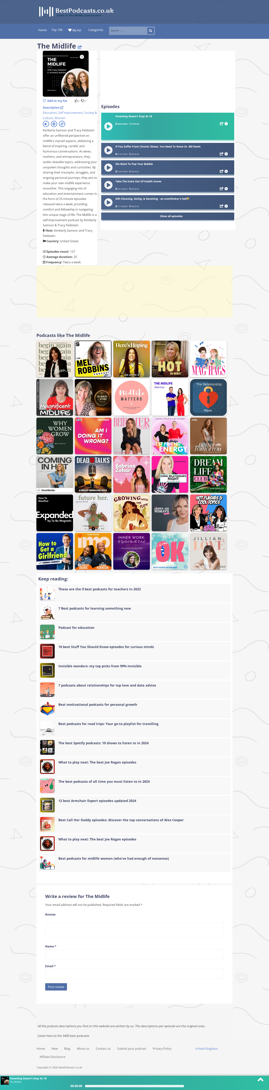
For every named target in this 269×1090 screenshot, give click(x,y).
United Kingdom (206, 1049)
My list (76, 30)
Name (50, 946)
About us (83, 1049)
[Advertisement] (167, 77)
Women (60, 118)
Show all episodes (171, 216)
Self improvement (70, 113)
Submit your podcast (131, 1049)
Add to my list (57, 101)
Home (41, 1049)
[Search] (150, 30)
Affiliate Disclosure (52, 1057)
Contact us (103, 1049)
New (55, 1049)
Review (50, 914)
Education (50, 113)
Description (51, 108)
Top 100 (56, 30)
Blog (67, 1049)
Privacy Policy (162, 1049)
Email (50, 966)
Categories (95, 30)
